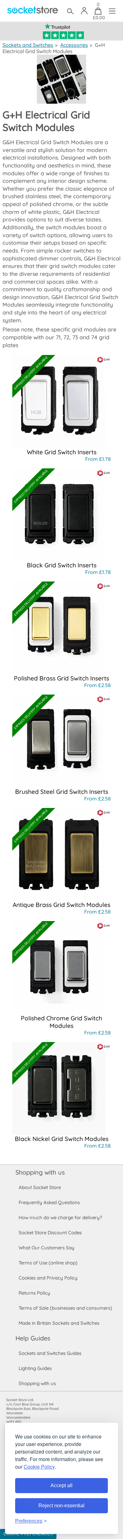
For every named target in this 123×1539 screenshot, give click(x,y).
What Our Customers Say (46, 1248)
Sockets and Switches (28, 45)
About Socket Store (40, 1187)
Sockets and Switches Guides (50, 1353)
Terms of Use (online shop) (48, 1263)
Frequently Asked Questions (49, 1202)
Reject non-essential (61, 1505)
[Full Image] (61, 102)
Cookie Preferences (28, 1534)
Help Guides (32, 1338)
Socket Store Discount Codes (50, 1233)
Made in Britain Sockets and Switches (59, 1323)
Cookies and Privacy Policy (48, 1278)
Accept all (61, 1485)
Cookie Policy (39, 1466)
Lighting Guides (35, 1368)
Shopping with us (40, 1172)
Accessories (74, 45)
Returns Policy (34, 1293)
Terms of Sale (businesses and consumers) (65, 1308)
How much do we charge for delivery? (60, 1217)
